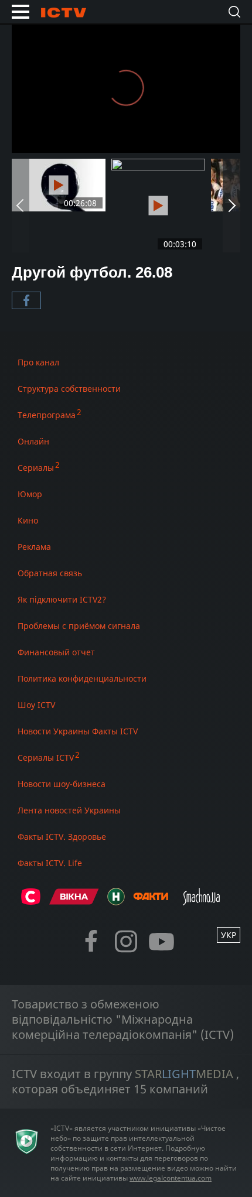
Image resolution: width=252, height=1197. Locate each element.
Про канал (38, 362)
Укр (228, 934)
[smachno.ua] (201, 901)
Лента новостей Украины (69, 810)
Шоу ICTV (36, 704)
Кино (28, 520)
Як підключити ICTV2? (62, 599)
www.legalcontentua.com (171, 1178)
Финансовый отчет (56, 652)
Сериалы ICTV (46, 757)
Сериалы (36, 467)
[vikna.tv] (74, 901)
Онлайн (33, 441)
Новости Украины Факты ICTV (78, 731)
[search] (234, 12)
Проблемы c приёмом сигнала (79, 625)
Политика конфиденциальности (82, 678)
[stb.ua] (31, 901)
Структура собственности (69, 388)
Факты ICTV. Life (50, 862)
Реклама (34, 546)
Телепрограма (47, 414)
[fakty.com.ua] (150, 901)
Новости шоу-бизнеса (61, 783)
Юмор (30, 494)
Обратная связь (50, 573)
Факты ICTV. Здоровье (62, 836)
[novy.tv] (116, 901)
